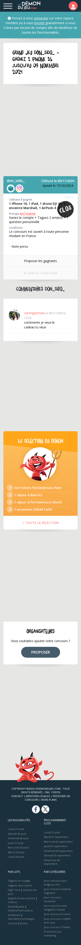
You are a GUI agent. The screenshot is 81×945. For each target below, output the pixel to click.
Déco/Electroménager (21, 918)
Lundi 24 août (16, 856)
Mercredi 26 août (18, 847)
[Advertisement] (40, 130)
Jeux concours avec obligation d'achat (55, 907)
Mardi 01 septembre (56, 837)
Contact (17, 796)
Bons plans (48, 799)
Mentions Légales (38, 796)
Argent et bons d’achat (21, 898)
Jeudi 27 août (15, 843)
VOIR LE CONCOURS (41, 273)
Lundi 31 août (16, 829)
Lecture (12, 923)
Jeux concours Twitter (57, 927)
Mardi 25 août (16, 852)
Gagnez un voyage (19, 880)
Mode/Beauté (16, 906)
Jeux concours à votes (57, 914)
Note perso (19, 246)
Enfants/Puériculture (20, 910)
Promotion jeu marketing (52, 933)
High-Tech (14, 890)
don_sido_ (16, 180)
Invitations (14, 915)
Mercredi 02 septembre (58, 841)
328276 (69, 197)
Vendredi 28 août (18, 838)
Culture (12, 902)
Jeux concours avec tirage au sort (55, 882)
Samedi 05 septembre (57, 855)
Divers (24, 923)
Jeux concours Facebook (52, 899)
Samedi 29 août (17, 833)
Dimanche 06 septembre (52, 862)
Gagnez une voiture (20, 885)
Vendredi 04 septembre (58, 851)
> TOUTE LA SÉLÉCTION (40, 523)
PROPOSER (40, 652)
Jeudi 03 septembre (56, 846)
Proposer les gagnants (40, 261)
